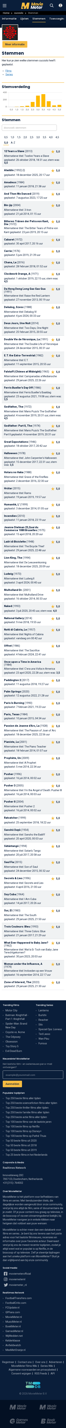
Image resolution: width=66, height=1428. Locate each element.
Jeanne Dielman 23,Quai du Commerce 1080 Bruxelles (21, 529)
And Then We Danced (17, 193)
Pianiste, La (11, 741)
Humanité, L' (12, 504)
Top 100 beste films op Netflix (23, 1126)
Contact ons (25, 1362)
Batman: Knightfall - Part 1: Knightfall (17, 1017)
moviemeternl (16, 1279)
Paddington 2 (12, 680)
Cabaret (9, 239)
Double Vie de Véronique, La (22, 339)
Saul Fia (9, 862)
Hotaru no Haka (13, 472)
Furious (42, 1043)
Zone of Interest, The (17, 982)
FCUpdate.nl (12, 1307)
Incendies (10, 515)
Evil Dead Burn (14, 1051)
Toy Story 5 (12, 1046)
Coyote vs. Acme (15, 1032)
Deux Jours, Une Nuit (17, 323)
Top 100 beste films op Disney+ (23, 1131)
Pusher (8, 774)
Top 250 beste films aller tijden (23, 1098)
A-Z (13, 142)
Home (6, 13)
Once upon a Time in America (22, 661)
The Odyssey (13, 1036)
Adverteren (55, 1362)
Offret (8, 645)
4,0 (51, 137)
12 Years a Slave (14, 151)
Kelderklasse (13, 1340)
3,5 (44, 137)
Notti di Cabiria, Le (15, 629)
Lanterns (43, 1010)
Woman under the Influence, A (23, 963)
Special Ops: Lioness (50, 1029)
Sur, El (8, 910)
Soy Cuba (10, 894)
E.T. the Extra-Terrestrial (19, 355)
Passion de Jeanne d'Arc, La (21, 725)
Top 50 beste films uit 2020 (21, 1140)
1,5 (19, 137)
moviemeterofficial (19, 1273)
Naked (8, 606)
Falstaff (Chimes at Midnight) (22, 371)
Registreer (8, 1362)
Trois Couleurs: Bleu (17, 926)
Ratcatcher (11, 817)
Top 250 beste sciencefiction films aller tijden (31, 1103)
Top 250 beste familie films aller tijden (27, 1112)
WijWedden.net (14, 1335)
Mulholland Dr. (13, 590)
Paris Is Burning (14, 703)
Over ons (40, 1362)
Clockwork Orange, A (17, 273)
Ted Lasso (44, 1034)
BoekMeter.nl (13, 1326)
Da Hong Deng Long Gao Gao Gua (24, 288)
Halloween (10, 453)
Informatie (9, 18)
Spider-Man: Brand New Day (16, 1025)
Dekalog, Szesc (14, 307)
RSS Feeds (41, 1373)
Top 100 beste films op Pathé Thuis (26, 1135)
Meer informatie (15, 44)
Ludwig (8, 573)
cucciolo (18, 13)
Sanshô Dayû (12, 829)
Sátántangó (11, 846)
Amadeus (10, 182)
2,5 (31, 137)
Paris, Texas (11, 714)
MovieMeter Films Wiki (24, 1365)
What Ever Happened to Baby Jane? (26, 942)
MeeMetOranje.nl (15, 1350)
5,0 (6, 142)
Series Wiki (47, 1365)
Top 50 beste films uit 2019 (21, 1150)
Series (9, 74)
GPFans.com (13, 1312)
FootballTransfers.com (19, 1298)
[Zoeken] (52, 5)
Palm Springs (12, 691)
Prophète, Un (12, 758)
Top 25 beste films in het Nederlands (26, 1154)
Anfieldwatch (13, 1345)
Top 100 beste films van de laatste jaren (29, 1121)
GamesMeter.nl (14, 1331)
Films (9, 70)
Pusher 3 (9, 785)
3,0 (38, 137)
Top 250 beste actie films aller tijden (26, 1117)
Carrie (8, 251)
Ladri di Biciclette (15, 541)
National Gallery (14, 618)
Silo (40, 1024)
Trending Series (44, 1005)
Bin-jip (8, 205)
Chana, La (10, 262)
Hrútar (8, 488)
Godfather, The (13, 406)
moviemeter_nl (17, 1284)
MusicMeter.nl (14, 1321)
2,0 (25, 137)
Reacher (43, 1019)
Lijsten (24, 18)
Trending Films (11, 1005)
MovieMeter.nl (14, 1317)
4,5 (57, 137)
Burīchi (42, 1015)
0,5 (6, 137)
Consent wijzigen (21, 1373)
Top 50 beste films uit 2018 (21, 1145)
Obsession (12, 1041)
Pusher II (9, 801)
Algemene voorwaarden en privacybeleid (32, 1369)
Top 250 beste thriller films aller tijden (27, 1107)
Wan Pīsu (43, 1038)
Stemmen (38, 18)
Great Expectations (16, 441)
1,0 (12, 137)
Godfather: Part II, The (18, 425)
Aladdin (9, 170)
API (53, 1373)
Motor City (11, 1010)
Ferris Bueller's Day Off (18, 387)
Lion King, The (13, 557)
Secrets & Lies (13, 878)
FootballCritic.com (16, 1302)
